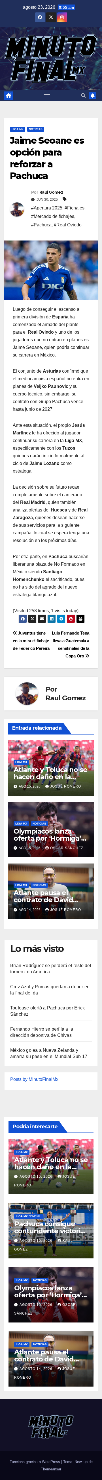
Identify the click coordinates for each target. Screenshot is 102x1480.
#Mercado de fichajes (52, 216)
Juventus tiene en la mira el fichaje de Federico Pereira (31, 641)
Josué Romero (65, 786)
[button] (83, 95)
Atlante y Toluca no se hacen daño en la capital (50, 777)
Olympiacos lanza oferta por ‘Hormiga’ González (47, 838)
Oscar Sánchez (66, 848)
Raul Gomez (51, 192)
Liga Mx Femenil (28, 1216)
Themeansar (51, 1469)
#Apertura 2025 (46, 208)
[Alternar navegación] (47, 96)
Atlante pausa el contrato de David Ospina (43, 900)
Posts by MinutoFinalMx (34, 1079)
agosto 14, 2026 (37, 1369)
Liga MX (18, 129)
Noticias (35, 129)
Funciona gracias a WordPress (35, 1462)
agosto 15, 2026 (37, 1177)
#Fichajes (74, 208)
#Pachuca (41, 224)
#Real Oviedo (68, 224)
